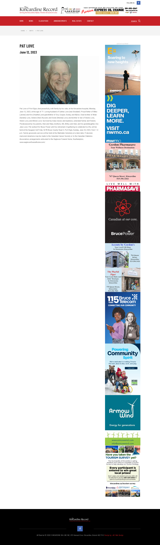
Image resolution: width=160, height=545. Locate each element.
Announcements (60, 21)
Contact (90, 21)
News (31, 21)
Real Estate (77, 21)
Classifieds (43, 21)
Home (22, 21)
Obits (31, 31)
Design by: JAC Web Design (113, 535)
